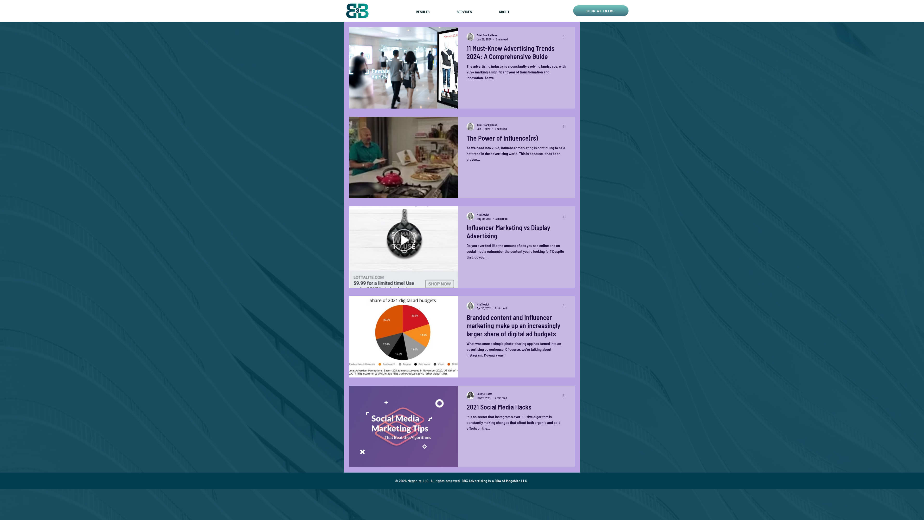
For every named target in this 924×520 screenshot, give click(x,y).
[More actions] (565, 37)
